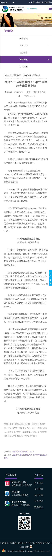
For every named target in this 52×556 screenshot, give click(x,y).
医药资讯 (34, 59)
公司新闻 (34, 38)
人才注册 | (31, 2)
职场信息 (34, 52)
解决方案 (38, 495)
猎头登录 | (40, 2)
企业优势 (38, 489)
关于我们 (38, 483)
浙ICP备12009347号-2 (25, 543)
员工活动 (34, 45)
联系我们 (38, 507)
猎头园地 (34, 66)
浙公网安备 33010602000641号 (15, 551)
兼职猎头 (48, 2)
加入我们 (38, 501)
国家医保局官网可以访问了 (23, 452)
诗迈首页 (17, 75)
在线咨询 (50, 278)
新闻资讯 (27, 75)
